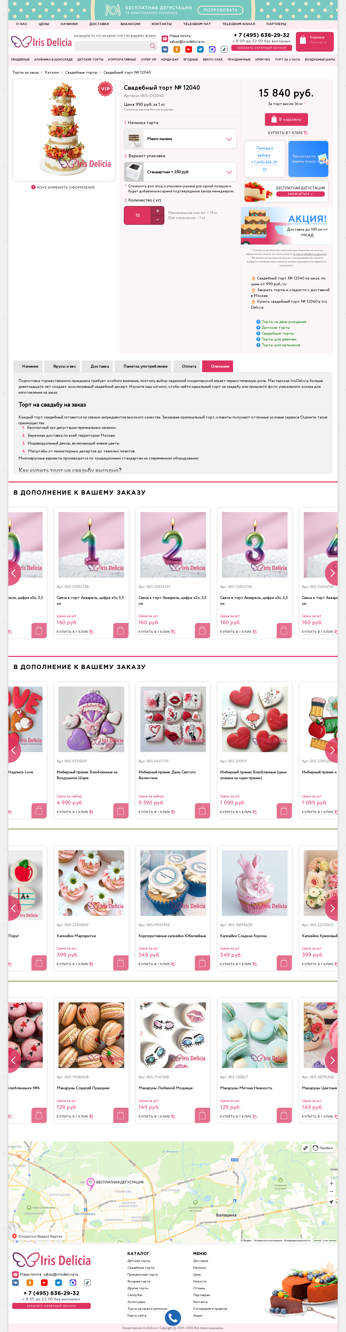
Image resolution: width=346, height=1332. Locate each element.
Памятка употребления (145, 366)
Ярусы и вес (64, 366)
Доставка (100, 366)
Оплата (189, 366)
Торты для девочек (279, 339)
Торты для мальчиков (281, 345)
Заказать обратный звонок (261, 48)
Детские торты (276, 328)
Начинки (30, 366)
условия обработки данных (310, 254)
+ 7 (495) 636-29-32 (262, 35)
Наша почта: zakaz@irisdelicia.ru (186, 39)
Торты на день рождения (284, 322)
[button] (331, 573)
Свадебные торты (278, 333)
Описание (220, 366)
